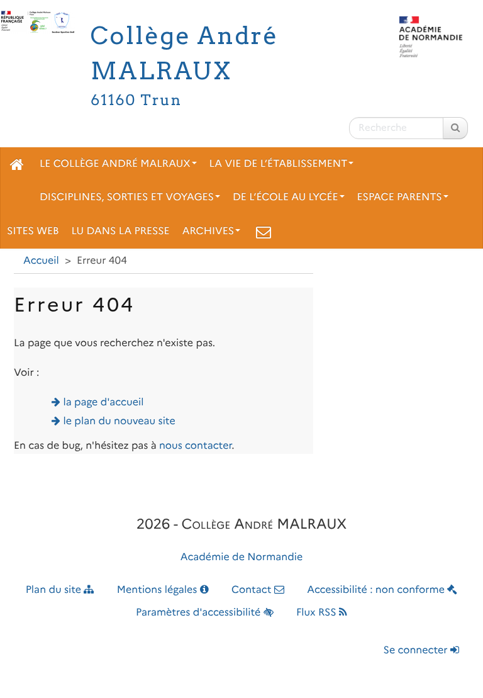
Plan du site (55, 590)
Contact (252, 590)
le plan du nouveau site (119, 421)
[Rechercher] (455, 128)
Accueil (41, 261)
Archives (208, 231)
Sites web (32, 231)
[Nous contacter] (263, 232)
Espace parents (399, 197)
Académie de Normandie (241, 557)
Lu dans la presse (120, 231)
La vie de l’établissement (278, 164)
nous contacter (195, 446)
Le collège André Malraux (115, 164)
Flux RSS (317, 613)
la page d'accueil (104, 402)
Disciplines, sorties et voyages (127, 197)
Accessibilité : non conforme (377, 590)
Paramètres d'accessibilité (200, 613)
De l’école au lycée (285, 197)
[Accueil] (17, 164)
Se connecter (417, 650)
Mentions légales (158, 590)
